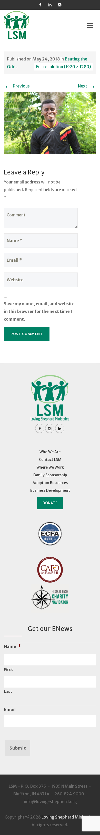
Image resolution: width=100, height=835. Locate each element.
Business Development (50, 490)
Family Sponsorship (50, 475)
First (8, 669)
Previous (17, 86)
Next (87, 86)
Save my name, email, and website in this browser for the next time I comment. (39, 311)
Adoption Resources (50, 482)
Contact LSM (50, 459)
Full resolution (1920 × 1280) (63, 66)
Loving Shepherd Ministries (68, 817)
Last (8, 691)
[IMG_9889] (50, 122)
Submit (17, 748)
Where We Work (50, 467)
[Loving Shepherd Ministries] (23, 25)
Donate (50, 503)
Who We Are (50, 452)
